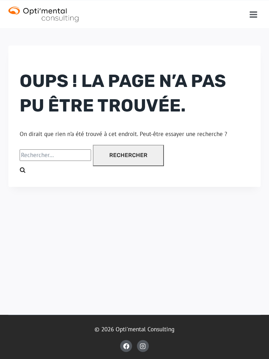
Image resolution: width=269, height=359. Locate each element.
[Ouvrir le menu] (253, 14)
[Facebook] (126, 346)
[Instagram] (143, 346)
